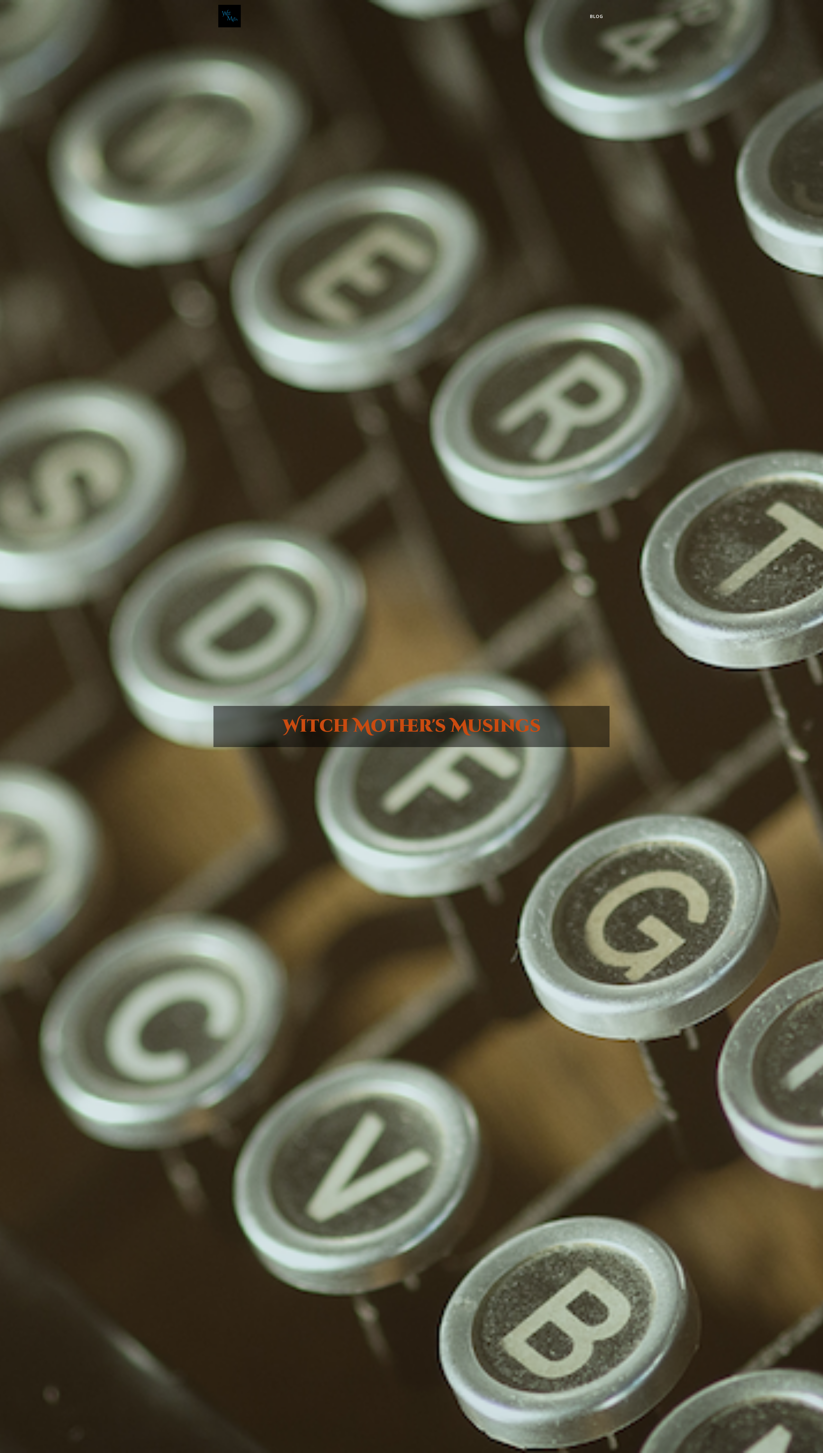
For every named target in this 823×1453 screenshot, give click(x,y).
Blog (596, 16)
